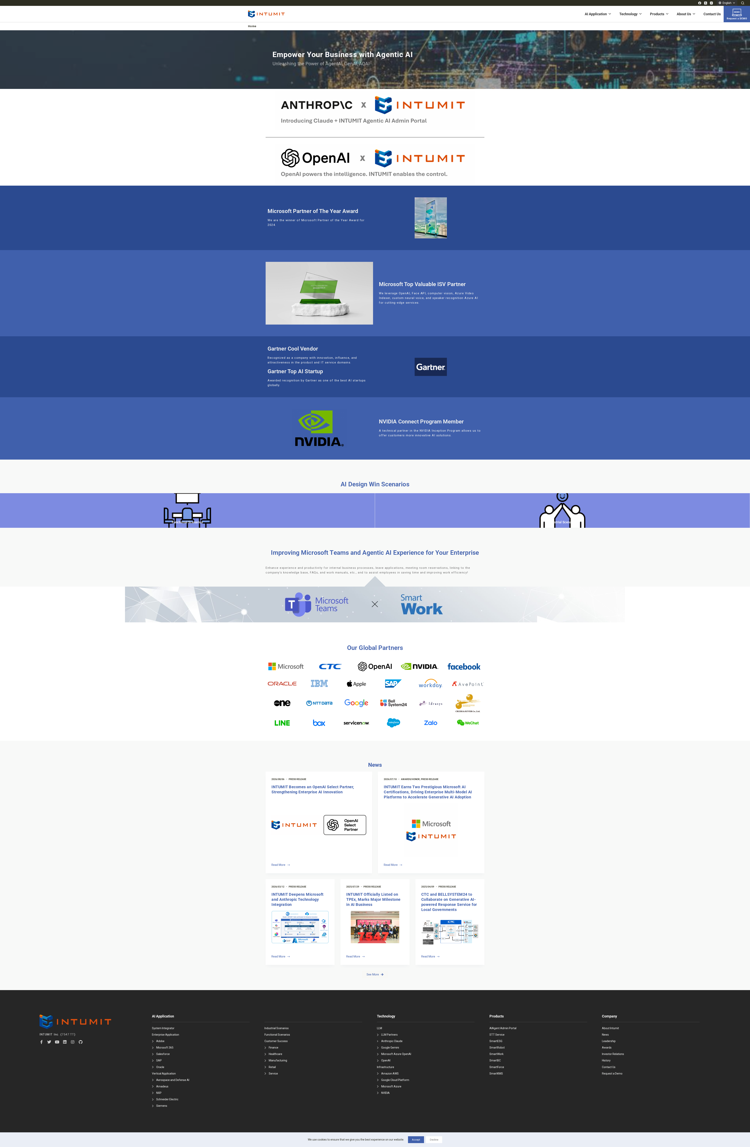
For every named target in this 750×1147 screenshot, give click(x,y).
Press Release (297, 779)
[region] (375, 59)
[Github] (80, 1042)
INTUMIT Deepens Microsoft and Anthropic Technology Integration (297, 899)
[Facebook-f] (41, 1042)
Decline (434, 1139)
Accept (416, 1139)
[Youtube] (57, 1042)
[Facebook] (699, 3)
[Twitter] (49, 1042)
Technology (628, 14)
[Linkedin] (65, 1042)
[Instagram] (711, 3)
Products (657, 14)
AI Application (596, 14)
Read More (280, 864)
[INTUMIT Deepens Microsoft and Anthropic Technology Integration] (300, 927)
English (727, 2)
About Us (684, 14)
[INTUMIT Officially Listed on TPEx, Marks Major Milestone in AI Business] (375, 927)
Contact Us (712, 14)
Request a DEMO (737, 18)
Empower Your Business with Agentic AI (342, 54)
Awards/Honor (410, 779)
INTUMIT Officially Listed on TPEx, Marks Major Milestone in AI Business (373, 899)
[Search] (742, 3)
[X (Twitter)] (705, 3)
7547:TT (68, 1034)
